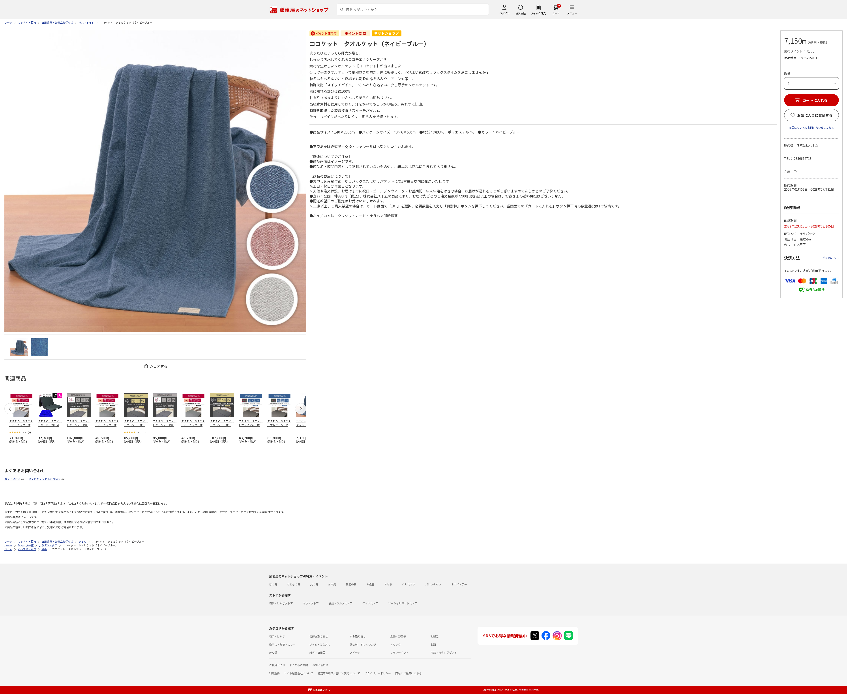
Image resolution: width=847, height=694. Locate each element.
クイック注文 (538, 13)
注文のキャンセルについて (44, 479)
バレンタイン (433, 584)
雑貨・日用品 (317, 652)
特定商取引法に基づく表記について (339, 673)
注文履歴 (520, 13)
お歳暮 (370, 584)
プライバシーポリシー (377, 673)
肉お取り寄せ (358, 636)
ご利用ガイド (277, 665)
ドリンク (395, 644)
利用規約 (274, 673)
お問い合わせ (320, 665)
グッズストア (370, 603)
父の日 (314, 584)
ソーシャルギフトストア (402, 603)
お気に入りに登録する (814, 115)
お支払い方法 (12, 479)
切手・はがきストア (281, 603)
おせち (388, 584)
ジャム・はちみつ (319, 644)
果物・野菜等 (398, 636)
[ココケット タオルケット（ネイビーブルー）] (19, 347)
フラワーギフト (399, 652)
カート (556, 13)
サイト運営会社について (298, 673)
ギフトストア (311, 603)
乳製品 (434, 636)
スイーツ (355, 652)
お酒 (433, 644)
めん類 (273, 652)
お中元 (332, 584)
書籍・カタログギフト (444, 652)
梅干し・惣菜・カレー (282, 644)
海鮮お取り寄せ (318, 636)
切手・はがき (277, 636)
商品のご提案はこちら (408, 673)
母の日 (273, 584)
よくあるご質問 (298, 665)
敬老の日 (351, 584)
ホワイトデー (459, 584)
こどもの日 (293, 584)
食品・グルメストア (340, 603)
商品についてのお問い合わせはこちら (811, 127)
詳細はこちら (831, 258)
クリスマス (408, 584)
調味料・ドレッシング (363, 644)
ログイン (504, 13)
